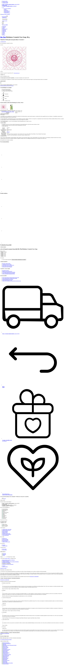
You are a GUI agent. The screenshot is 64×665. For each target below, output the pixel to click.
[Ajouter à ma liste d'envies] (0, 82)
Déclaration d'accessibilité (6, 562)
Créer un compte (4, 20)
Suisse (6, 648)
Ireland (6, 662)
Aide (3, 7)
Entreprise (3, 565)
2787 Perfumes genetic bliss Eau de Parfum (8, 272)
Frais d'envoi (6, 10)
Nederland (7, 652)
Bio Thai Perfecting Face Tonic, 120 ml (8, 111)
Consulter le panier (5, 2)
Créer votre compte (5, 539)
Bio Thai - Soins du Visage (6, 263)
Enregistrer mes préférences (4, 632)
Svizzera (7, 647)
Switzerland (8, 649)
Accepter (2, 578)
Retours (5, 9)
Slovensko (7, 660)
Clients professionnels (5, 535)
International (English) (13, 645)
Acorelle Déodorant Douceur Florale (7, 279)
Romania (7, 663)
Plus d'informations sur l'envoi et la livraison (6, 85)
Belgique (7, 656)
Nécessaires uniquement (7, 578)
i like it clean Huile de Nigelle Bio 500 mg (8, 273)
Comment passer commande (6, 530)
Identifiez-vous (4, 17)
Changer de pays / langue (11, 556)
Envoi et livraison (4, 531)
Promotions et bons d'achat (6, 533)
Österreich (7, 642)
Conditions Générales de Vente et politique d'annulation (10, 561)
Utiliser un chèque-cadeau (6, 541)
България (7, 655)
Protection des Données (5, 560)
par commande (9, 6)
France (6, 646)
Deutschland (9, 643)
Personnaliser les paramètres (16, 578)
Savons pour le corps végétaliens (7, 266)
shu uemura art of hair (5, 270)
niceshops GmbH (7, 558)
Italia (5, 644)
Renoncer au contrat (3, 568)
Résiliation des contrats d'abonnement (7, 564)
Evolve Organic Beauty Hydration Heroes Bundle (9, 278)
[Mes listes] (3, 22)
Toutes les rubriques (7, 12)
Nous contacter (4, 549)
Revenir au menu (4, 1)
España (6, 651)
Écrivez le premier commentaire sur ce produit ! (19, 259)
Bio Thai (3, 37)
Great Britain (9, 654)
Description (3, 114)
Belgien (6, 658)
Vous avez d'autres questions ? (6, 534)
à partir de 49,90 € (10, 4)
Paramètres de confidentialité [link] (6, 563)
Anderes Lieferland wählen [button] (4, 641)
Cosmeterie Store (4, 545)
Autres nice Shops (5, 566)
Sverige (6, 653)
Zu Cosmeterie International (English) (6, 639)
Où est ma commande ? (7, 8)
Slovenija (7, 650)
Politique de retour (5, 532)
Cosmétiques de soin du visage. (7, 264)
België (6, 659)
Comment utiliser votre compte (6, 529)
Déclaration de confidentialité (34, 576)
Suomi (6, 661)
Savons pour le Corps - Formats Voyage (8, 265)
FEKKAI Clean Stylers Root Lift (7, 271)
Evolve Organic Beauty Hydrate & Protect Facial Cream (10, 277)
